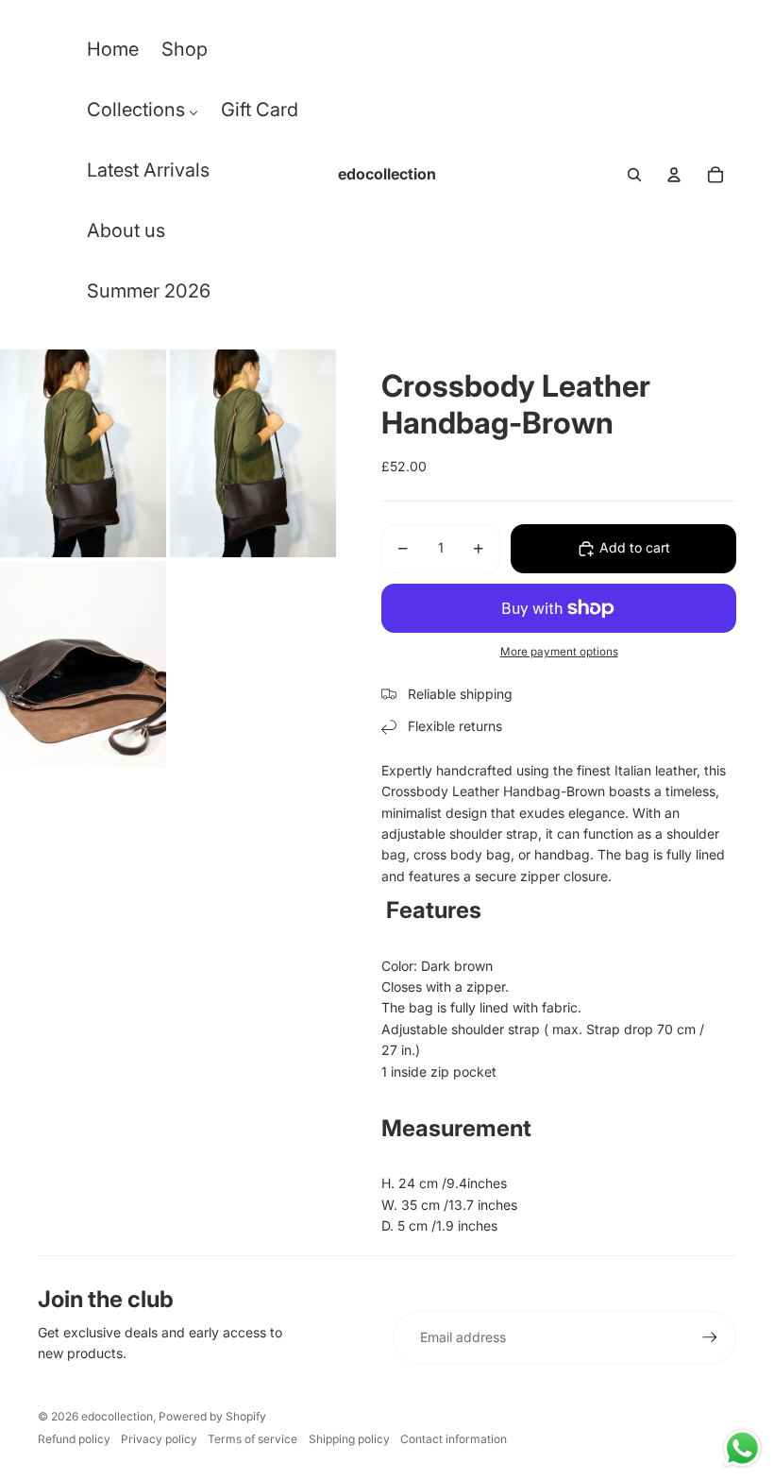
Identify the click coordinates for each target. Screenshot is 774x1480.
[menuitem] (113, 54)
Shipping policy (349, 1439)
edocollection (117, 1416)
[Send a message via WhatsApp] (742, 1448)
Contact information (453, 1439)
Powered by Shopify (212, 1416)
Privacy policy (159, 1439)
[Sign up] (710, 1337)
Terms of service (252, 1439)
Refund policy (74, 1439)
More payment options (559, 651)
